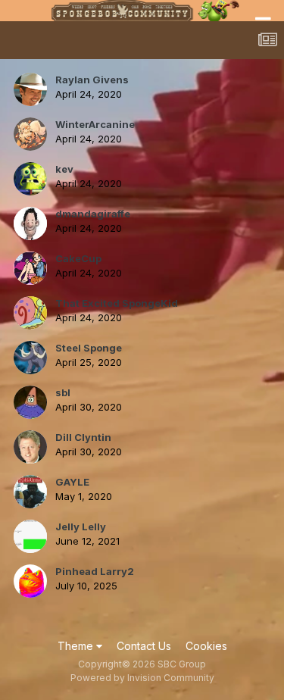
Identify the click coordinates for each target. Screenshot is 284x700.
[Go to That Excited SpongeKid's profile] (30, 313)
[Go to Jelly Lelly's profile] (30, 536)
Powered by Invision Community (142, 677)
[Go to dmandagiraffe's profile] (30, 223)
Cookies (206, 645)
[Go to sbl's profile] (30, 402)
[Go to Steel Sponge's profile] (30, 357)
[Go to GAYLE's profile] (30, 491)
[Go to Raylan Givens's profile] (30, 89)
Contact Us (144, 645)
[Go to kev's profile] (30, 178)
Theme (77, 645)
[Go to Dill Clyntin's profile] (30, 447)
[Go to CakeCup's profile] (30, 268)
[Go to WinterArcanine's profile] (30, 134)
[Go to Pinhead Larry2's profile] (30, 581)
